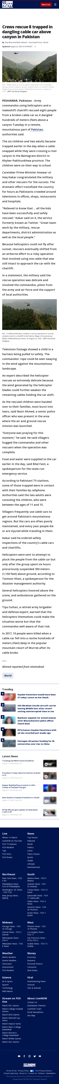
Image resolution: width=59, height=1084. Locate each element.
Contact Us (32, 1002)
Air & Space (7, 981)
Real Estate (32, 970)
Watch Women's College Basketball (10, 1034)
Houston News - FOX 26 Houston (36, 908)
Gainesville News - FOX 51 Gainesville (37, 896)
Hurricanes (7, 963)
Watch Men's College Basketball (11, 1028)
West (30, 922)
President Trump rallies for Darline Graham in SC (21, 774)
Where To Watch (9, 837)
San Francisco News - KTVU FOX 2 (37, 939)
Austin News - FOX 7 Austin (36, 914)
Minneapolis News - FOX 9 (11, 939)
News (30, 833)
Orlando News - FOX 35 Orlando (36, 885)
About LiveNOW (37, 998)
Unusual (30, 984)
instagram (29, 1056)
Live (4, 833)
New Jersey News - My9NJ (10, 896)
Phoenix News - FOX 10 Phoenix (36, 927)
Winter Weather (9, 957)
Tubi (4, 850)
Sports (30, 857)
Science (6, 977)
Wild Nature (7, 991)
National (31, 840)
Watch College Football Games (12, 1010)
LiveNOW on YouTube (12, 840)
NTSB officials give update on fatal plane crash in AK (20, 811)
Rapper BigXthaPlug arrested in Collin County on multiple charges (18, 786)
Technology (7, 988)
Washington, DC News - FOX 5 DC (12, 891)
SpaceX (5, 984)
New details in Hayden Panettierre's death (20, 797)
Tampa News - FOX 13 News (37, 891)
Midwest (7, 922)
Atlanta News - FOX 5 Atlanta (36, 879)
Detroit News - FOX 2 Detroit (11, 933)
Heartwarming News (36, 981)
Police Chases (33, 854)
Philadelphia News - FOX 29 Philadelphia (11, 885)
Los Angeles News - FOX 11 (36, 933)
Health (30, 860)
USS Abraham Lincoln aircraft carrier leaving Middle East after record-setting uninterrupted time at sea (37, 708)
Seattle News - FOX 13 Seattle (37, 944)
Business (31, 960)
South (31, 874)
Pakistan (36, 129)
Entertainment (33, 867)
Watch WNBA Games (11, 1038)
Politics (30, 847)
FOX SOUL (7, 854)
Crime (30, 850)
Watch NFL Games (10, 1005)
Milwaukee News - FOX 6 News (12, 944)
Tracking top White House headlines (18, 760)
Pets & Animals (34, 988)
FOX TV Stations (9, 844)
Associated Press (35, 42)
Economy (31, 957)
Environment (7, 967)
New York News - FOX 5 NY (12, 879)
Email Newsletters (35, 1012)
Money (31, 953)
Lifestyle (31, 864)
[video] (50, 763)
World (45, 42)
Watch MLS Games (10, 1042)
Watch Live (46, 5)
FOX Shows (7, 857)
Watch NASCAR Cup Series (11, 1019)
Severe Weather (9, 960)
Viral (30, 977)
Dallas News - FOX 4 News (36, 902)
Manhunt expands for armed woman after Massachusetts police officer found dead (37, 721)
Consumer (31, 967)
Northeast (8, 874)
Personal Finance (35, 963)
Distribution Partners (36, 1005)
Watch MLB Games (10, 1014)
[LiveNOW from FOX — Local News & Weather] (7, 4)
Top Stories (32, 837)
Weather (7, 953)
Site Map (31, 1015)
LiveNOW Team (34, 1009)
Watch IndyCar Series (11, 1023)
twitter (35, 1056)
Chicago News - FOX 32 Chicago (11, 927)
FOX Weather (8, 847)
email (40, 1056)
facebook (24, 1056)
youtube (19, 1056)
